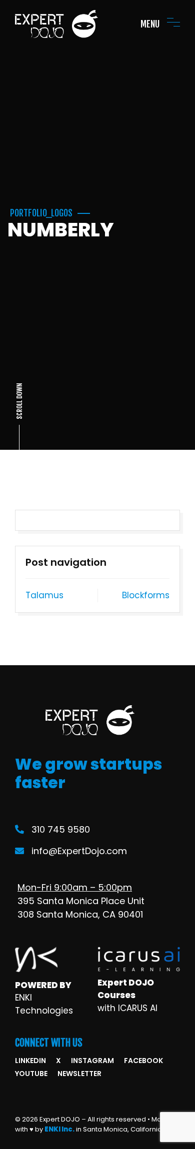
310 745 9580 (61, 829)
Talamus (45, 595)
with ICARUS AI (128, 1008)
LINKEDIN (30, 1061)
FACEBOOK (143, 1061)
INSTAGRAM (92, 1061)
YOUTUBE (31, 1074)
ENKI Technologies (44, 1004)
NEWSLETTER (80, 1074)
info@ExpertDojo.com (79, 851)
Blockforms (146, 595)
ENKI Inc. (59, 1129)
